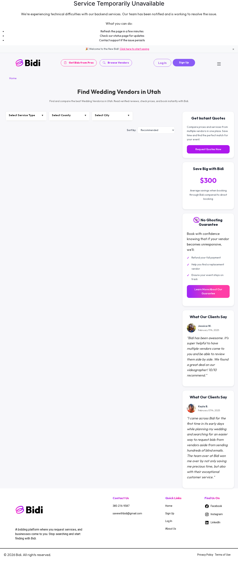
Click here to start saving (134, 49)
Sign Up (184, 62)
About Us (170, 528)
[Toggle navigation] (219, 63)
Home (13, 78)
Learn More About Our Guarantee (208, 291)
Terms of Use (223, 554)
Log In (162, 63)
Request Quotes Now (208, 149)
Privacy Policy (205, 554)
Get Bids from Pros (81, 62)
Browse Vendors (118, 62)
